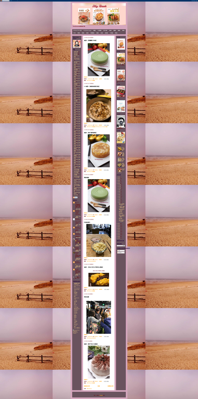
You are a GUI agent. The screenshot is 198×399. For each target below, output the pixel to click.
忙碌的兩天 (87, 222)
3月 (120, 199)
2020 (119, 180)
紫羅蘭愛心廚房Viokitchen (77, 284)
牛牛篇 (74, 33)
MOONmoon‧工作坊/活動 (77, 69)
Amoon (75, 311)
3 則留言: (100, 259)
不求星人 (75, 293)
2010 (119, 234)
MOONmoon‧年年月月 (91, 261)
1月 (120, 202)
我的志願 (86, 297)
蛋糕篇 (97, 33)
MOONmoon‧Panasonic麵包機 (77, 185)
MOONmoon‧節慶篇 (91, 80)
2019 (119, 181)
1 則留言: (100, 169)
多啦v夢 (75, 301)
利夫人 (75, 319)
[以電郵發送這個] (104, 78)
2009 (119, 236)
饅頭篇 (116, 33)
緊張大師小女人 (77, 308)
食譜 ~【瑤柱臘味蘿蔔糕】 (123, 165)
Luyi (75, 314)
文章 (119, 250)
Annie (75, 305)
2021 (119, 178)
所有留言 (120, 252)
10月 (120, 188)
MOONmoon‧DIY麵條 (76, 174)
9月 (120, 189)
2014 (119, 228)
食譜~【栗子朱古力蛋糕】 (91, 344)
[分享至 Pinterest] (108, 78)
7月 (120, 192)
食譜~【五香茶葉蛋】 (78, 217)
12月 (120, 184)
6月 (120, 194)
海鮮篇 (110, 30)
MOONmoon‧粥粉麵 (91, 126)
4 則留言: (100, 336)
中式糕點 (111, 33)
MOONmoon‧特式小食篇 (77, 100)
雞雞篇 (115, 30)
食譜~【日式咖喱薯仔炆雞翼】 (78, 266)
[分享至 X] (106, 78)
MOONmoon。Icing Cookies (77, 59)
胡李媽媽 (75, 292)
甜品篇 (102, 33)
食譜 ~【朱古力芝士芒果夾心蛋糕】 (94, 267)
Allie (75, 290)
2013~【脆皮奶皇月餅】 (123, 149)
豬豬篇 (123, 30)
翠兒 (75, 296)
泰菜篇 (79, 33)
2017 (119, 223)
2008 (119, 238)
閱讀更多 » (86, 77)
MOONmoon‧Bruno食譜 (76, 172)
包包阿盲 (75, 312)
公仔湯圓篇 (99, 30)
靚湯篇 (83, 33)
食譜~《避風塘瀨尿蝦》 (78, 245)
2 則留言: (100, 78)
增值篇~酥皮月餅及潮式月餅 (78, 259)
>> (80, 278)
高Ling (75, 304)
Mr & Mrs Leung (76, 325)
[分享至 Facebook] (107, 78)
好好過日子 (76, 310)
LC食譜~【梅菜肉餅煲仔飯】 (92, 86)
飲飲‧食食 (75, 53)
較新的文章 (87, 386)
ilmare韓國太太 (77, 327)
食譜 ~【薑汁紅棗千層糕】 (123, 154)
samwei (75, 295)
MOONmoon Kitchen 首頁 (77, 30)
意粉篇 (87, 33)
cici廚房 (75, 321)
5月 (120, 196)
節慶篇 (94, 30)
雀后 (75, 326)
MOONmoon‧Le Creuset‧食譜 (101, 126)
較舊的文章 (110, 386)
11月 (120, 186)
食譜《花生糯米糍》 (77, 275)
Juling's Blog (76, 289)
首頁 (99, 386)
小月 (75, 318)
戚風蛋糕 (106, 33)
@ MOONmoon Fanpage (87, 30)
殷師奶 (75, 315)
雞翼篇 (119, 30)
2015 (119, 226)
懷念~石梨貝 (78, 209)
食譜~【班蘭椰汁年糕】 (90, 40)
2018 (119, 183)
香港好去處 (76, 51)
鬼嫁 (75, 303)
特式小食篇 (105, 30)
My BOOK (76, 194)
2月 (120, 200)
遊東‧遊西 (75, 54)
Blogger (101, 395)
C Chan (75, 300)
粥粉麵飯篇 (92, 33)
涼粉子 (75, 322)
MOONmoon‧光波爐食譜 (77, 84)
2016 (119, 225)
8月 (120, 191)
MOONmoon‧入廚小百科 (77, 62)
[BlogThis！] (105, 78)
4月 (120, 197)
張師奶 (75, 317)
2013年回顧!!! (123, 169)
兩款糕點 (86, 177)
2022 (119, 177)
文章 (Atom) (89, 388)
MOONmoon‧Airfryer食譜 (76, 169)
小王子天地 (76, 307)
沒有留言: (100, 125)
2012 (119, 231)
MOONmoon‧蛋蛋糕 (91, 290)
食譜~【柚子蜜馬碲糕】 (90, 133)
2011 (119, 233)
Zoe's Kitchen (77, 288)
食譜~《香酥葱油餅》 (123, 160)
